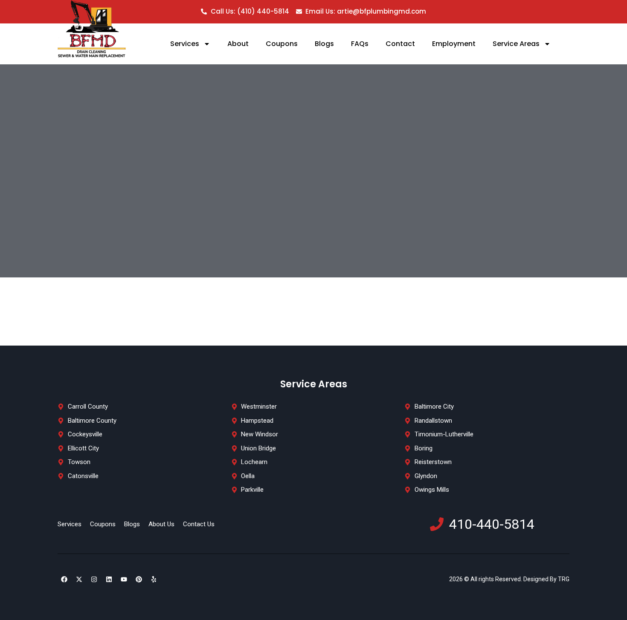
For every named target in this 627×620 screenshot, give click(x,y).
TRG (563, 579)
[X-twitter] (79, 579)
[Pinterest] (138, 579)
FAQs (360, 44)
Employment (454, 44)
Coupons (282, 44)
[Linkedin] (108, 579)
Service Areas (516, 44)
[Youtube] (123, 579)
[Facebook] (64, 579)
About (238, 44)
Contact (400, 44)
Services (184, 44)
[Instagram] (93, 579)
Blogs (324, 44)
